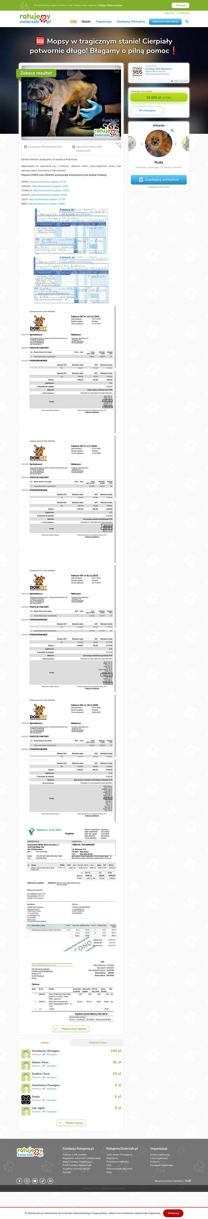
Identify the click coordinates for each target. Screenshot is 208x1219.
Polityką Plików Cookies (110, 5)
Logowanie (169, 13)
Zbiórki (86, 22)
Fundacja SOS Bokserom (159, 68)
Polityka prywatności (117, 1161)
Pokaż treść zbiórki (74, 1029)
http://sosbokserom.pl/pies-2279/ (48, 181)
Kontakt (67, 1172)
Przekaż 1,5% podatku (75, 1154)
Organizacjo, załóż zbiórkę (165, 21)
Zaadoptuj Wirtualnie (131, 22)
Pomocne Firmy (97, 1042)
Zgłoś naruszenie (181, 81)
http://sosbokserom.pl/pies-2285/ (50, 186)
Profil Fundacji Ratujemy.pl (77, 1165)
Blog (108, 1172)
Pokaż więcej (74, 1123)
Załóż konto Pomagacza (119, 1154)
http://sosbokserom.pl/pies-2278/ (47, 199)
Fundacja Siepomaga (161, 1165)
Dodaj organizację (160, 1154)
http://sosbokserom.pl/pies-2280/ (47, 203)
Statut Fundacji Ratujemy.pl (77, 1161)
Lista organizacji (159, 1158)
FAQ (108, 1165)
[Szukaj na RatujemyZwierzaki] (187, 21)
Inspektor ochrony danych (76, 1168)
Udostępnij (51, 1054)
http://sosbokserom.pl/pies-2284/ (49, 195)
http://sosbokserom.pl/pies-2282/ (51, 190)
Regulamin (112, 1158)
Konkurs (154, 1161)
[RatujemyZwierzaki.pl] (35, 18)
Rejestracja (184, 13)
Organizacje (104, 22)
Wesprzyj (173, 1213)
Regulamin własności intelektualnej (81, 1158)
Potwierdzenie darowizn (119, 1168)
